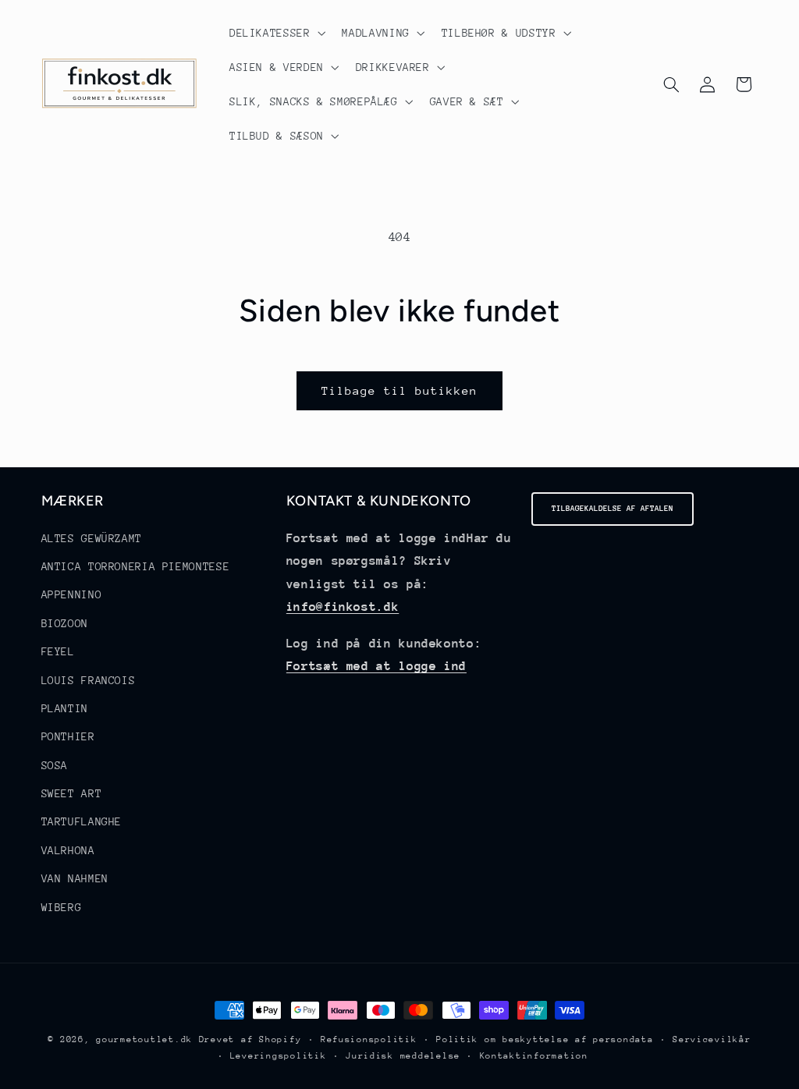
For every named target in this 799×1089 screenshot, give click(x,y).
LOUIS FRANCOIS (88, 680)
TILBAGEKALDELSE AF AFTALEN (612, 508)
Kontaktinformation (534, 1056)
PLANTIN (64, 708)
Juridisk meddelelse (403, 1056)
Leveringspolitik (278, 1056)
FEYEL (58, 651)
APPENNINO (71, 594)
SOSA (55, 765)
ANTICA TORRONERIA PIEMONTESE (135, 566)
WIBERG (61, 907)
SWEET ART (71, 793)
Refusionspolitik (369, 1039)
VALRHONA (68, 850)
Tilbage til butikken (399, 390)
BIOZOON (64, 623)
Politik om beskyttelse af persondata (544, 1039)
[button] (275, 33)
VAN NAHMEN (74, 878)
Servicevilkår (712, 1039)
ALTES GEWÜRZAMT (91, 538)
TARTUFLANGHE (82, 821)
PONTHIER (68, 736)
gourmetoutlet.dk (144, 1039)
